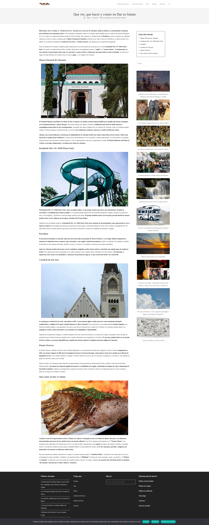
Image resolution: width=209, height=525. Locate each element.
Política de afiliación (145, 491)
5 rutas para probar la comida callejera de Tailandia (153, 175)
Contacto (142, 501)
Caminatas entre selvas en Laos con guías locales (153, 202)
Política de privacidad (146, 481)
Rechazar (155, 521)
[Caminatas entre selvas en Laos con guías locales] (153, 188)
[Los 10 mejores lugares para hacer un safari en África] (153, 110)
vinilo (74, 55)
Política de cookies (145, 486)
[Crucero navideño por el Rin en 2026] (153, 327)
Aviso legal (142, 496)
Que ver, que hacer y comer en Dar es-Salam (113, 18)
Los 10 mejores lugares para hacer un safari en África (153, 123)
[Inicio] (84, 18)
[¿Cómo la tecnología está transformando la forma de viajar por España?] (153, 214)
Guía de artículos (144, 506)
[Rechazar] (206, 522)
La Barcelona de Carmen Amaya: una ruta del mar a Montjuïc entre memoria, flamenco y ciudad (55, 484)
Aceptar (146, 521)
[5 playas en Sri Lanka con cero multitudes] (153, 243)
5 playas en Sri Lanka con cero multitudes (153, 257)
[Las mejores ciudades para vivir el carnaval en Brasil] (153, 136)
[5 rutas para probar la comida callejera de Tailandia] (153, 162)
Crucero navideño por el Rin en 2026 (153, 340)
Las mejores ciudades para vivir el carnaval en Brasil (153, 149)
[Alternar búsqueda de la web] (169, 4)
